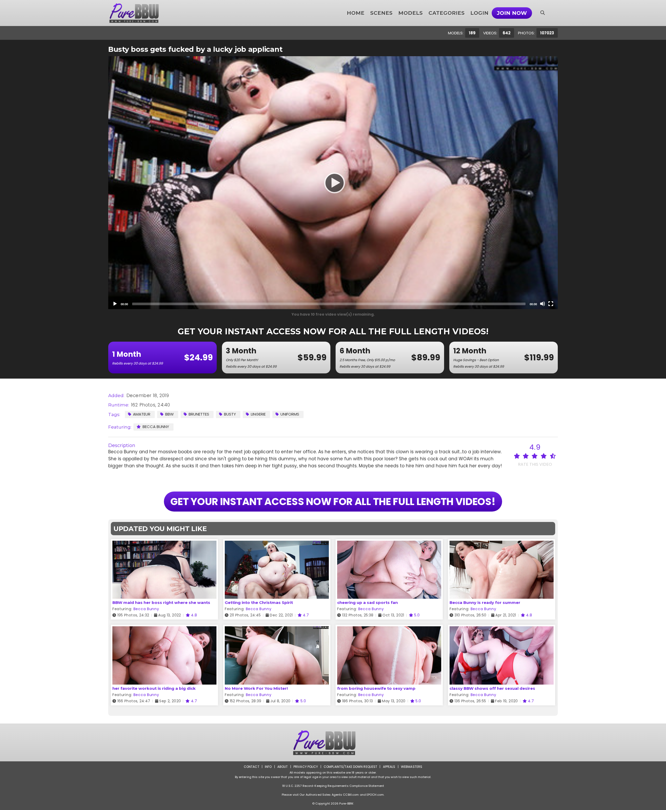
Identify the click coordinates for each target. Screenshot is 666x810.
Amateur (141, 414)
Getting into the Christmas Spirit (259, 602)
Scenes (381, 13)
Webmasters (411, 766)
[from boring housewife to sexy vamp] (389, 630)
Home (355, 13)
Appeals (389, 766)
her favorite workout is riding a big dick (154, 688)
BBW (169, 414)
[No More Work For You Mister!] (277, 630)
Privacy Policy (305, 766)
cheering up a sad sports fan (367, 602)
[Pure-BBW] (141, 13)
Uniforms (289, 414)
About (282, 766)
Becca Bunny (156, 426)
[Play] (333, 182)
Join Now (512, 13)
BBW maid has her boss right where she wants (161, 602)
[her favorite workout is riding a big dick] (164, 630)
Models (410, 13)
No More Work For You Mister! (256, 688)
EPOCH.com (375, 795)
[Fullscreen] (550, 303)
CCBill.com (351, 795)
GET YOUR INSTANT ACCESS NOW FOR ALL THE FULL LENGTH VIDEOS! (332, 501)
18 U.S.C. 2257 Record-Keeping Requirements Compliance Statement (333, 786)
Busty (230, 414)
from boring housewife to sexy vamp (376, 688)
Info (268, 766)
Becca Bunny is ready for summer (485, 602)
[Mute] (542, 303)
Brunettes (199, 414)
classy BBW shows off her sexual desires (492, 688)
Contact (251, 766)
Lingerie (258, 414)
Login (479, 13)
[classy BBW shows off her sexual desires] (502, 630)
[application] (333, 182)
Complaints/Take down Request (350, 766)
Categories (446, 13)
